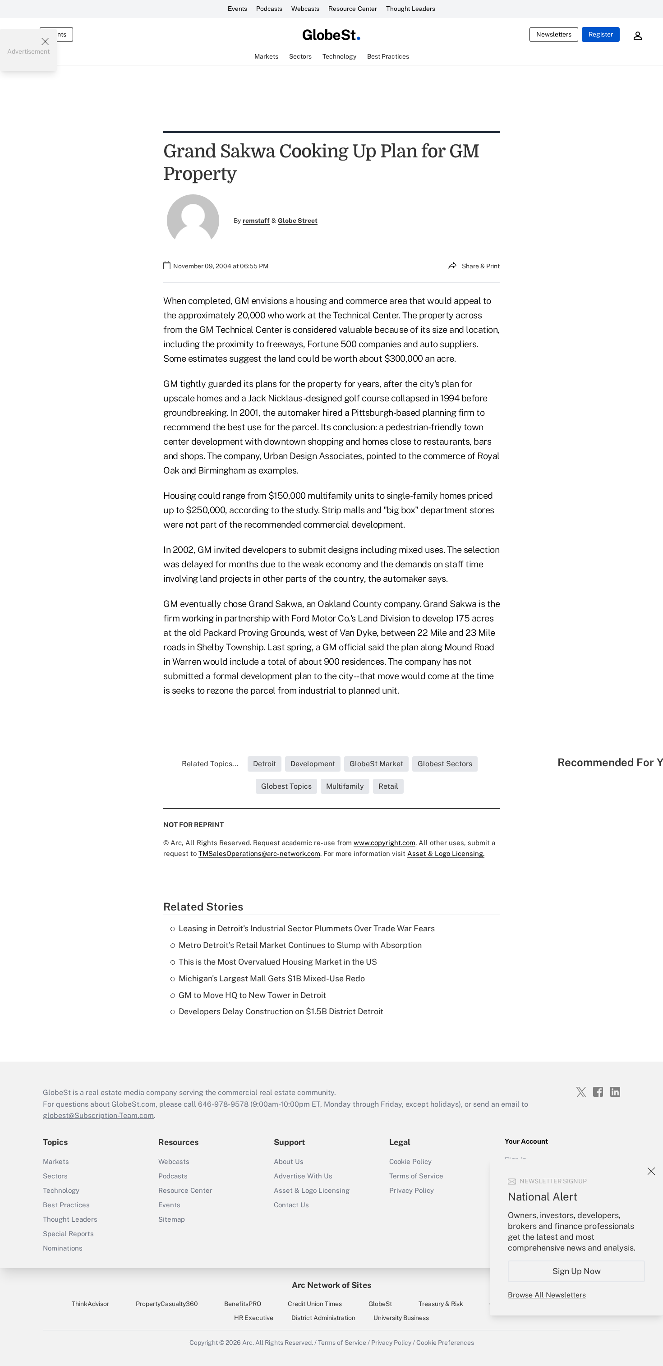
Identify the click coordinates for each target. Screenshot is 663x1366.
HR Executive (253, 1317)
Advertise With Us (303, 1176)
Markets (56, 1161)
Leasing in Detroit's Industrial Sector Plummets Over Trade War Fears (307, 928)
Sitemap (171, 1219)
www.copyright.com (384, 842)
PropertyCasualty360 (167, 1303)
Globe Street (298, 220)
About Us (289, 1161)
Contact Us (291, 1205)
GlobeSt (380, 1303)
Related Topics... (210, 763)
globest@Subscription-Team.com (98, 1115)
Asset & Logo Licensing (312, 1190)
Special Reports (68, 1233)
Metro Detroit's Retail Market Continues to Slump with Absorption (300, 945)
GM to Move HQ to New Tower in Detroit (252, 995)
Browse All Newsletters (547, 1295)
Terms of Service (416, 1176)
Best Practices (66, 1205)
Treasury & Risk (441, 1303)
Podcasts (269, 8)
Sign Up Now (576, 1271)
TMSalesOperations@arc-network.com (259, 853)
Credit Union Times (315, 1303)
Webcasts (305, 8)
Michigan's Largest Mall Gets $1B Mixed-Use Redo (272, 978)
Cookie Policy (410, 1161)
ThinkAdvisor (90, 1303)
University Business (401, 1317)
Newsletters (553, 34)
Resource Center (352, 8)
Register (601, 34)
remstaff (256, 220)
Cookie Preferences (445, 1342)
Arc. (248, 1342)
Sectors (55, 1176)
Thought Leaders (410, 8)
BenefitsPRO (242, 1303)
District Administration (323, 1317)
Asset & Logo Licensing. (445, 853)
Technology (61, 1190)
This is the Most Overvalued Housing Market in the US (278, 961)
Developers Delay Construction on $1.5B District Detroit (281, 1011)
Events (237, 8)
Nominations (63, 1248)
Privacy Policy (411, 1190)
